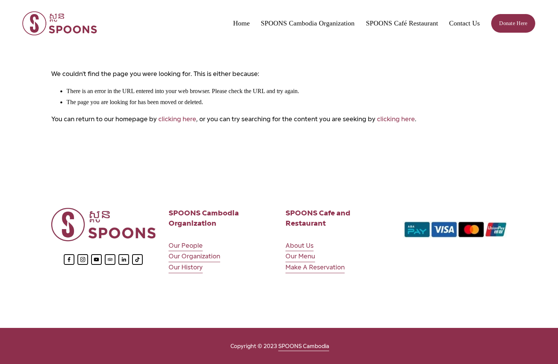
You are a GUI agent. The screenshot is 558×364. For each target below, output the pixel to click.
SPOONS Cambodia (303, 346)
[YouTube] (96, 259)
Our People (186, 245)
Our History (186, 267)
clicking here (177, 119)
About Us (299, 245)
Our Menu (300, 256)
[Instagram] (82, 259)
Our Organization (194, 256)
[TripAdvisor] (110, 259)
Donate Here (513, 23)
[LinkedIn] (123, 259)
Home (241, 23)
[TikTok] (137, 259)
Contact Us (464, 23)
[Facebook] (69, 259)
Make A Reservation (315, 267)
